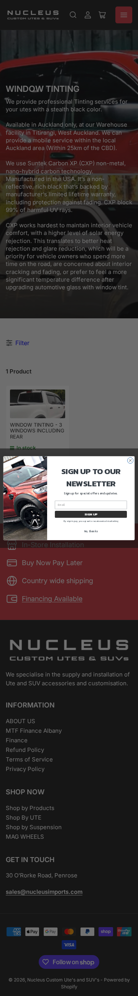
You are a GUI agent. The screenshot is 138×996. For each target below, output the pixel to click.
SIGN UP (90, 514)
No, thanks (91, 531)
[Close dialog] (130, 460)
